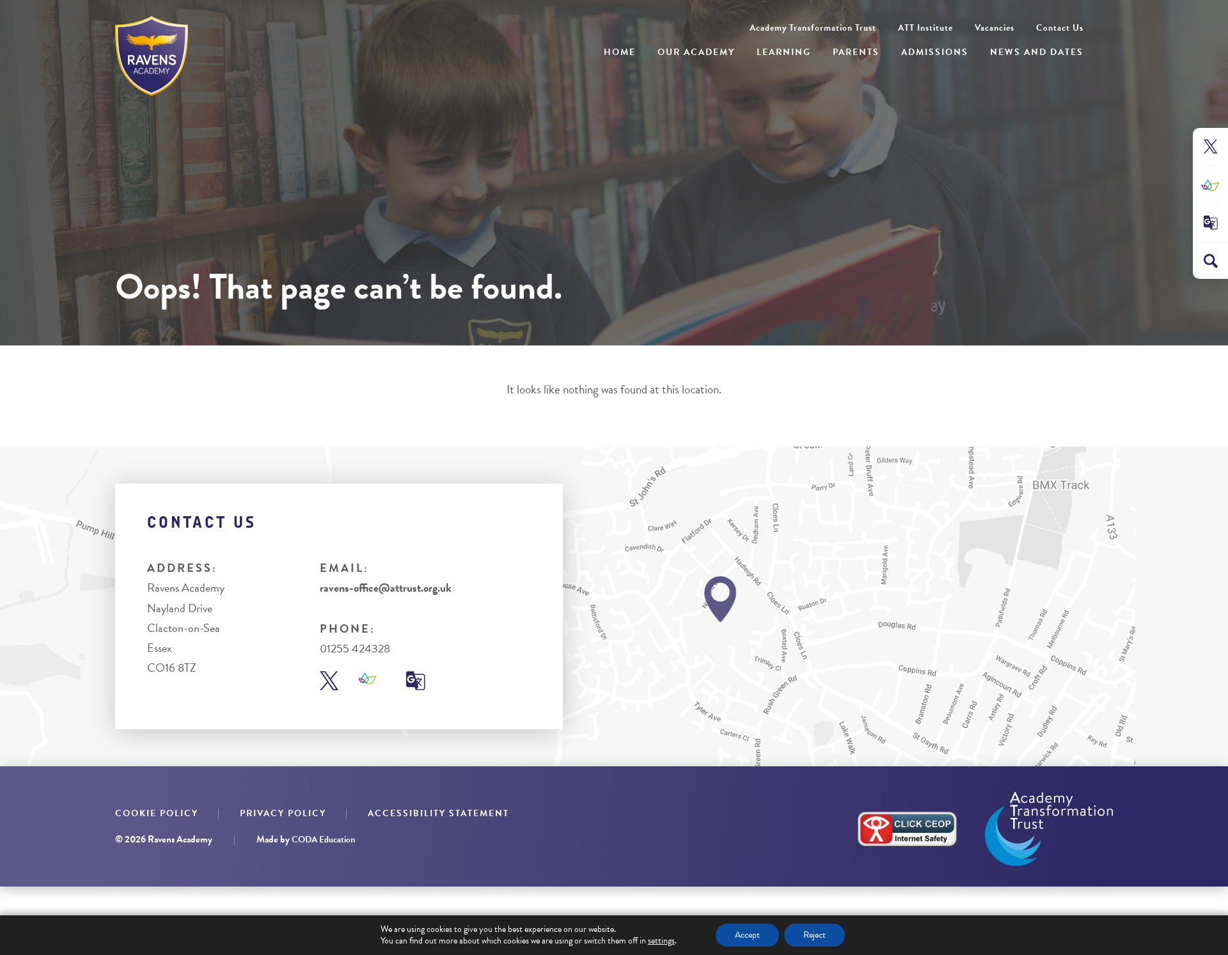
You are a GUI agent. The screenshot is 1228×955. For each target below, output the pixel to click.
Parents (856, 52)
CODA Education (323, 839)
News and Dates (1036, 52)
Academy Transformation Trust (813, 28)
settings (661, 941)
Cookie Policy (156, 813)
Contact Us (1059, 28)
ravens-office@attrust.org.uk (386, 587)
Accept (747, 935)
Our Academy (696, 52)
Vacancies (994, 28)
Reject (814, 935)
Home (620, 52)
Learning (784, 52)
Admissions (934, 52)
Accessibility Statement (438, 813)
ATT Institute (925, 28)
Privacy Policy (283, 813)
